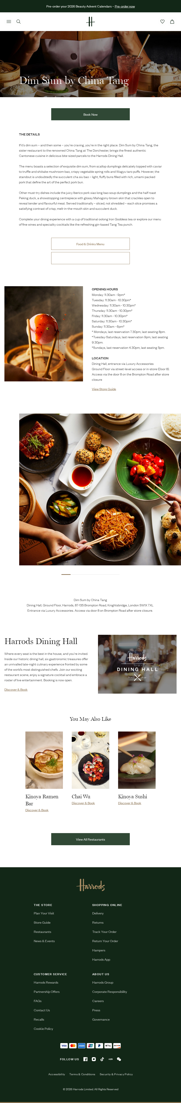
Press (96, 1010)
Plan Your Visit (44, 913)
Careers (98, 1000)
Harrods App (101, 959)
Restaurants (42, 931)
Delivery (98, 913)
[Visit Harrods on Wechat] (119, 1059)
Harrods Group (102, 982)
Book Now (90, 114)
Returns (98, 922)
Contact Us (42, 1010)
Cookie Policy (43, 1028)
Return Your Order (105, 940)
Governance (101, 1019)
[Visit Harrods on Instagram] (94, 1059)
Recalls (39, 1019)
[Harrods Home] (90, 21)
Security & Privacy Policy (116, 1074)
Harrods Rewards (46, 982)
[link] (43, 339)
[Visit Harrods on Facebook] (85, 1059)
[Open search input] (18, 21)
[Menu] (9, 21)
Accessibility (56, 1074)
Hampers (98, 950)
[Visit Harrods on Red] (111, 1059)
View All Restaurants (90, 839)
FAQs (37, 1000)
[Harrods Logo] (90, 884)
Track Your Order (104, 931)
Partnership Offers (47, 991)
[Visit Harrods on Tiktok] (102, 1059)
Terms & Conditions (82, 1074)
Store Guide (42, 922)
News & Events (44, 940)
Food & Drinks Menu (90, 243)
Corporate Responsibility (109, 991)
